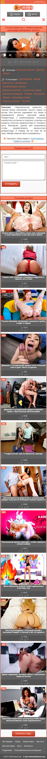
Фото (19, 746)
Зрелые (40, 70)
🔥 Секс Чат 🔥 (40, 2)
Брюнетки (7, 83)
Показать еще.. (23, 733)
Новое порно (28, 741)
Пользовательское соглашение (27, 750)
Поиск (17, 741)
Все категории (8, 746)
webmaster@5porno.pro (36, 757)
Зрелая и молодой (12, 94)
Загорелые (21, 83)
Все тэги (40, 741)
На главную (7, 741)
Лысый (26, 101)
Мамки (7, 97)
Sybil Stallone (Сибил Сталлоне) (28, 139)
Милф (37, 79)
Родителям (7, 750)
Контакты (28, 746)
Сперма (28, 94)
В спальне (39, 94)
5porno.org (17, 757)
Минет (6, 73)
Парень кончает (11, 101)
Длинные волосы (11, 90)
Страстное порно (32, 90)
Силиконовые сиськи (14, 86)
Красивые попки (21, 97)
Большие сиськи (25, 70)
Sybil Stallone (25, 79)
